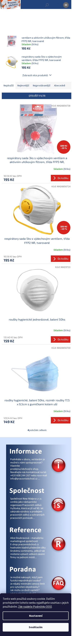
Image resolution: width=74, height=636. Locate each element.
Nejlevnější (23, 85)
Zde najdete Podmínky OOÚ (35, 607)
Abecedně (59, 85)
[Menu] (66, 5)
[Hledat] (47, 5)
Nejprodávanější (41, 85)
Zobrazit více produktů (35, 75)
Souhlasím (36, 627)
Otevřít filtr (37, 95)
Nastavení (35, 616)
